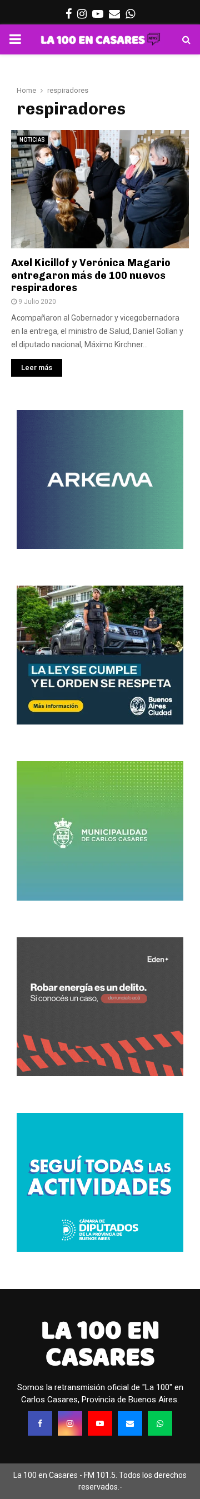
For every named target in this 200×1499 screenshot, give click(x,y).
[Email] (130, 1423)
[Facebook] (40, 1423)
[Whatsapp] (160, 1423)
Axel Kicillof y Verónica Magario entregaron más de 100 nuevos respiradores (91, 275)
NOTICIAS (32, 140)
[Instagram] (70, 1423)
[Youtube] (100, 1423)
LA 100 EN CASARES (100, 1343)
